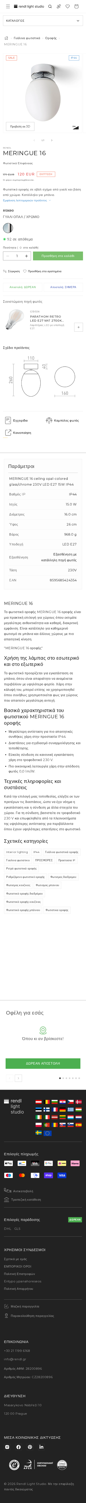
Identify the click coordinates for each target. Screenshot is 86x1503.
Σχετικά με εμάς (15, 1259)
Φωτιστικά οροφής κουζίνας (23, 901)
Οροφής (51, 38)
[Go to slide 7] (79, 1078)
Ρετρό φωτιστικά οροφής (21, 868)
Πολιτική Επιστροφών (19, 1274)
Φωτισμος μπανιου (47, 885)
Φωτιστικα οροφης (57, 910)
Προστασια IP (66, 860)
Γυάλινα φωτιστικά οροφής (61, 852)
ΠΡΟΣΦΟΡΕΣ (44, 860)
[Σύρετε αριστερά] (34, 140)
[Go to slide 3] (66, 1078)
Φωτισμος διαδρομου (63, 876)
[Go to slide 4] (69, 1078)
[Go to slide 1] (60, 1078)
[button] (8, 6)
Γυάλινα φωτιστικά (27, 38)
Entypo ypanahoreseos (22, 1281)
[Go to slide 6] (76, 1078)
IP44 (36, 852)
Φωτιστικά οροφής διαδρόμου (24, 893)
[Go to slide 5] (73, 1078)
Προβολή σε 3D (20, 126)
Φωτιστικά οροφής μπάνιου (23, 910)
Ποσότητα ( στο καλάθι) (21, 247)
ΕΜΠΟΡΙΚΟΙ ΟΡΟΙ (17, 1266)
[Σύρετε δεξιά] (51, 140)
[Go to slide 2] (63, 1078)
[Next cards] (18, 1078)
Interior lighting (17, 852)
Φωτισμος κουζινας (18, 885)
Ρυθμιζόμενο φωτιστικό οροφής (25, 876)
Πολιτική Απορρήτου (18, 1289)
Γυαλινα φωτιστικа (18, 860)
